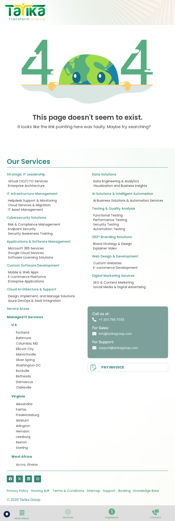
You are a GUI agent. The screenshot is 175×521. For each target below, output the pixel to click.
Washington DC (28, 365)
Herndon (22, 431)
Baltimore (23, 338)
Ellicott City (25, 349)
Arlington (23, 426)
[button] (22, 513)
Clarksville (23, 387)
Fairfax (21, 409)
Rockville (22, 371)
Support (109, 490)
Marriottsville (26, 354)
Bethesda (23, 376)
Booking (124, 490)
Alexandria (24, 404)
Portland (22, 332)
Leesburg (23, 437)
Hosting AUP (40, 490)
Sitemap (93, 490)
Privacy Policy (17, 490)
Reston (21, 442)
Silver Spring (25, 360)
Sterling (22, 447)
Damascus (24, 382)
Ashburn (22, 420)
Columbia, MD (27, 343)
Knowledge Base (146, 490)
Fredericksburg (27, 415)
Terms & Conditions (68, 490)
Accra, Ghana (27, 464)
